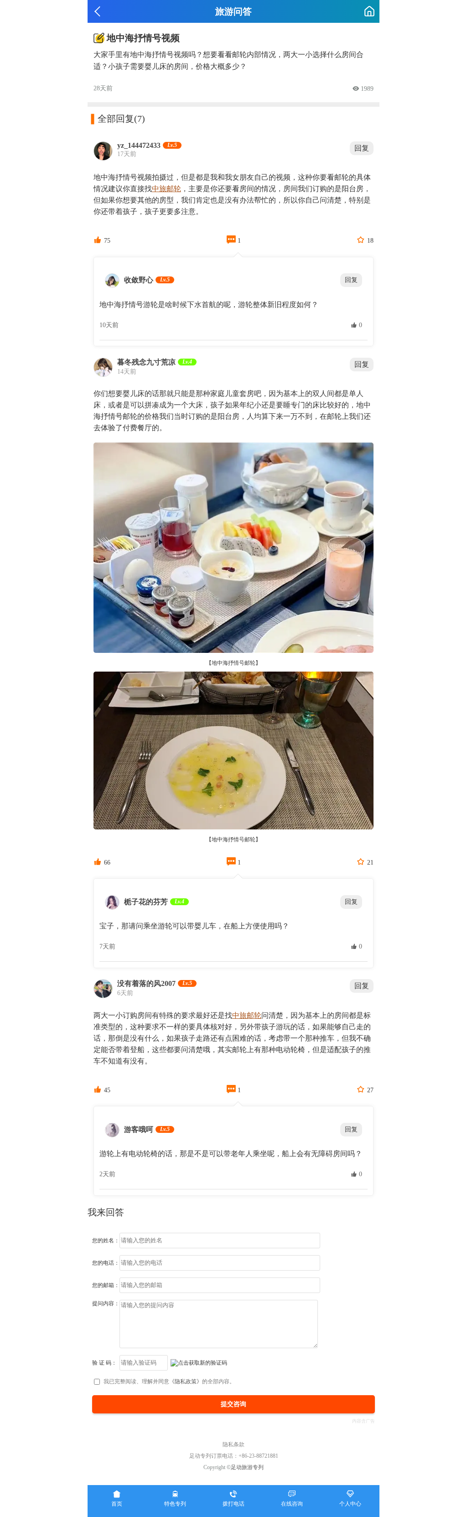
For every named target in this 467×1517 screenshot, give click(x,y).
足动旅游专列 (247, 1467)
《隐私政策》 (185, 1381)
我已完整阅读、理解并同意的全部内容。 (169, 1381)
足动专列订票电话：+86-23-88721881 (233, 1456)
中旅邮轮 (166, 189)
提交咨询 (233, 1404)
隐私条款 (233, 1444)
